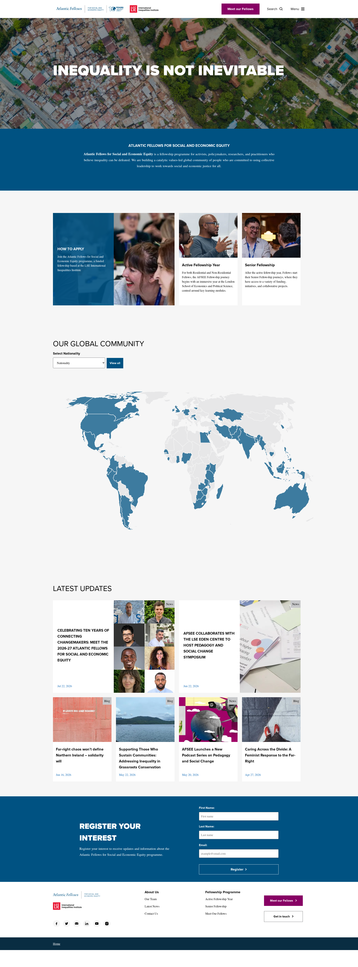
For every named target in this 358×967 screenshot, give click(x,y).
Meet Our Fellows (216, 913)
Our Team (151, 899)
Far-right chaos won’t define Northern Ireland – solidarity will (79, 755)
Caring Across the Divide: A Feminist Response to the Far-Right (270, 755)
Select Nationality (66, 353)
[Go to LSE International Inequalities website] (144, 9)
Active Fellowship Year (201, 265)
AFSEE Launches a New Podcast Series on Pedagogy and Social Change (206, 755)
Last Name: (206, 826)
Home (56, 944)
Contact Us (151, 913)
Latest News (152, 906)
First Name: (207, 808)
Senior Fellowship (260, 265)
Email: (203, 845)
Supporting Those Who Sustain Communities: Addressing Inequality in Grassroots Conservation (140, 758)
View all (115, 363)
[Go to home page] (90, 9)
